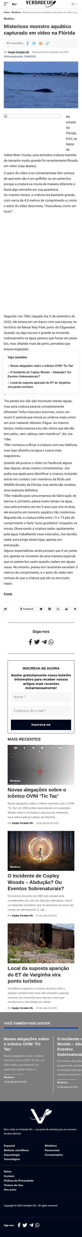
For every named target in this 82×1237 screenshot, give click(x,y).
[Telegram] (44, 642)
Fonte (8, 594)
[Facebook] (30, 642)
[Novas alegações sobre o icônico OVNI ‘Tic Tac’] (41, 765)
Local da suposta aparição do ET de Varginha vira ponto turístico (38, 974)
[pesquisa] (65, 4)
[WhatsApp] (51, 642)
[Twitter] (37, 642)
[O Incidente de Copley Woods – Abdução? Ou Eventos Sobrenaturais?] (41, 851)
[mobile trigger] (7, 4)
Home (7, 12)
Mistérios (16, 12)
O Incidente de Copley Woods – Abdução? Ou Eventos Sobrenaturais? (36, 882)
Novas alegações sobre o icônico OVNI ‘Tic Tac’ (42, 365)
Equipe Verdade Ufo (18, 52)
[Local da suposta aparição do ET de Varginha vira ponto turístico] (41, 943)
